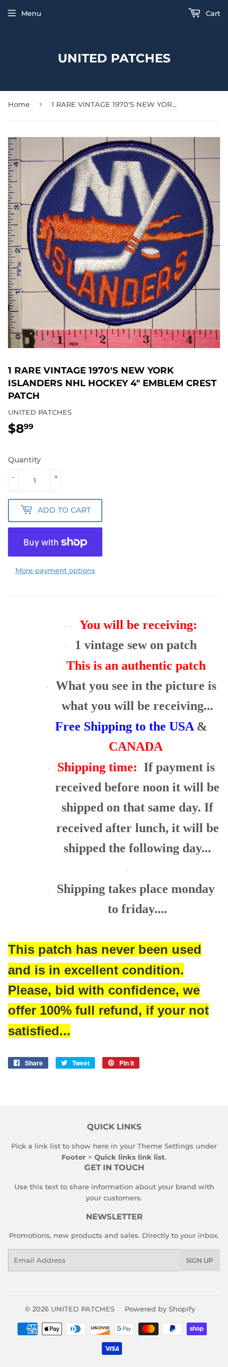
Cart (212, 13)
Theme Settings (165, 1146)
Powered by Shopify (160, 1309)
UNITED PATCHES (114, 58)
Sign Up (199, 1260)
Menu (31, 13)
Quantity (24, 459)
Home (19, 104)
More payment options (55, 570)
